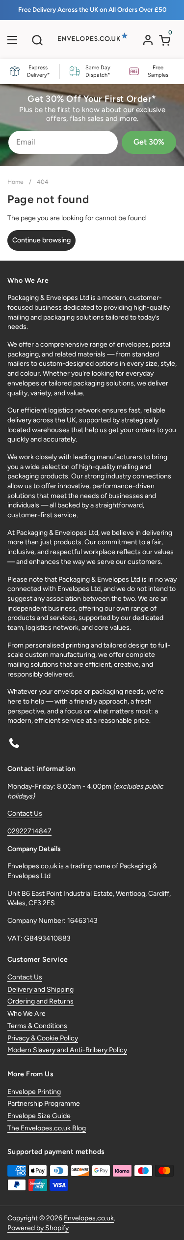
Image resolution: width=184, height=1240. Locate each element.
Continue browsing (41, 240)
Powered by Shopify (38, 1228)
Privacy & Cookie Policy (42, 1038)
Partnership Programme (43, 1103)
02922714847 (29, 831)
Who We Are (26, 1013)
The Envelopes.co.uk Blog (46, 1128)
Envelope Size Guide (39, 1116)
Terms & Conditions (37, 1026)
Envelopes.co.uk (89, 1218)
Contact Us (24, 813)
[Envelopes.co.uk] (91, 42)
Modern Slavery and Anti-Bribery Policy (67, 1050)
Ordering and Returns (40, 1001)
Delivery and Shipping (40, 989)
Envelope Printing (34, 1092)
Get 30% (148, 142)
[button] (37, 40)
